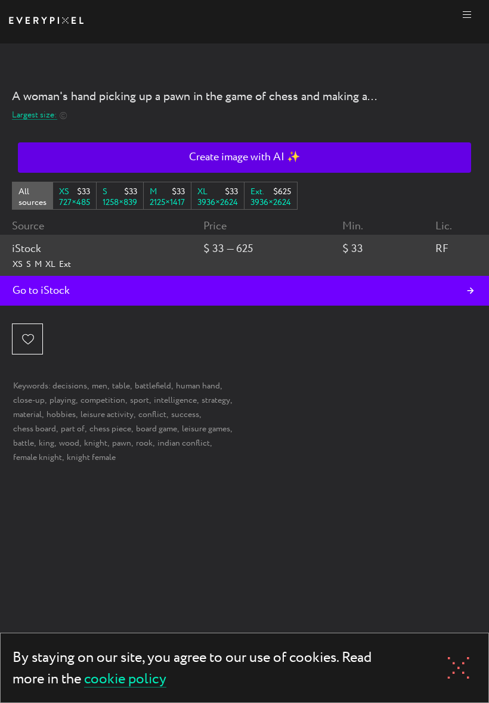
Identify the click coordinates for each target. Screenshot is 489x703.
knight (95, 443)
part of (73, 429)
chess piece (110, 429)
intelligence (175, 400)
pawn (121, 443)
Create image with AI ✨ (244, 157)
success (185, 414)
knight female (91, 457)
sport (139, 400)
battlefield (153, 386)
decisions (69, 386)
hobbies (61, 414)
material (27, 414)
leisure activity (107, 414)
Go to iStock (41, 290)
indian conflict (183, 443)
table (121, 386)
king (46, 443)
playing (62, 400)
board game (156, 429)
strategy (216, 400)
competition (103, 400)
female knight (37, 457)
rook (144, 443)
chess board (34, 429)
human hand (198, 386)
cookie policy (125, 680)
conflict (152, 414)
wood (69, 443)
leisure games (206, 429)
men (99, 386)
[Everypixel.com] (46, 22)
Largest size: (34, 115)
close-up (29, 400)
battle (23, 443)
